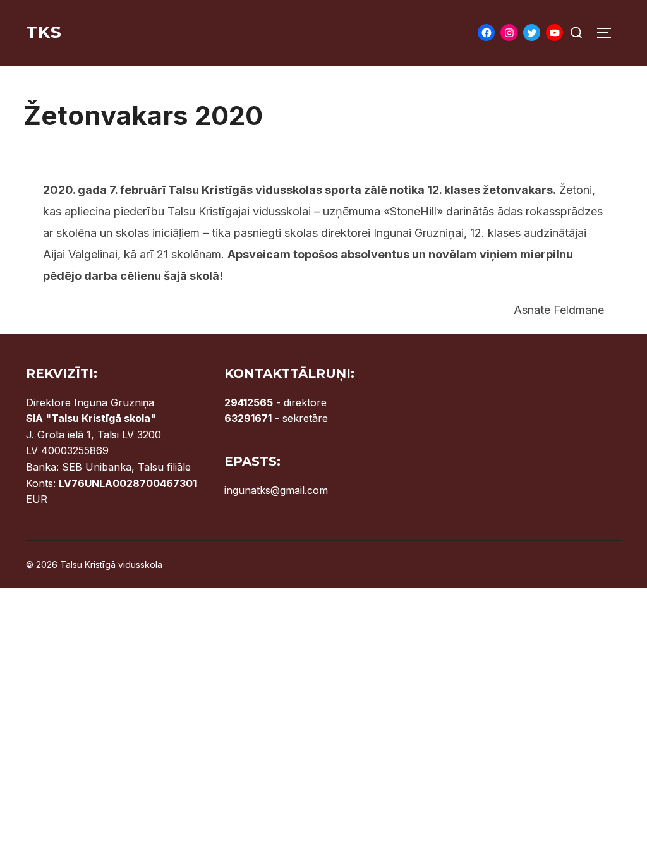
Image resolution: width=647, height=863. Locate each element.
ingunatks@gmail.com (276, 490)
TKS (44, 32)
